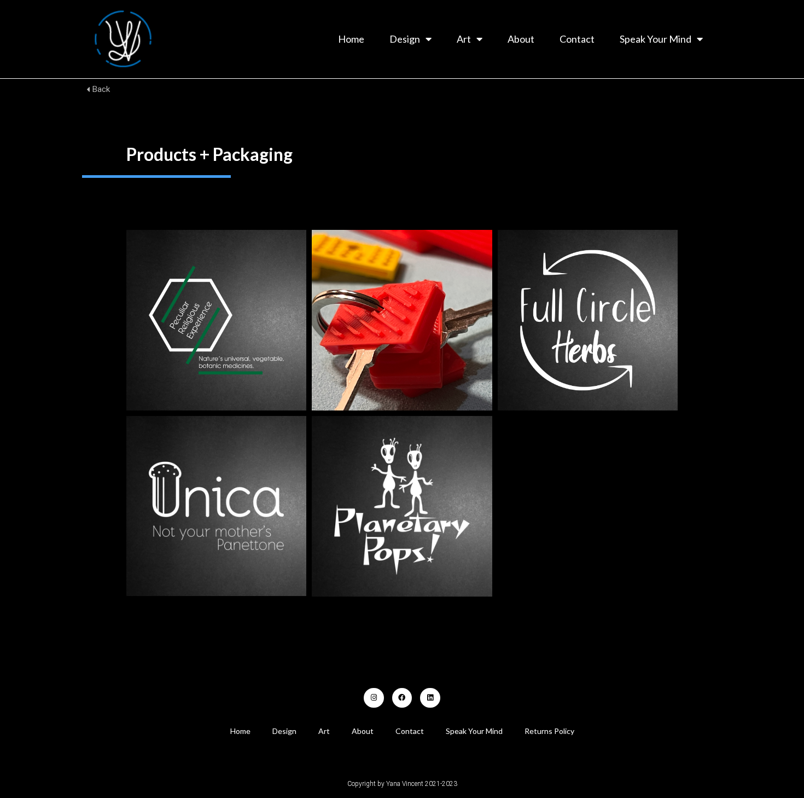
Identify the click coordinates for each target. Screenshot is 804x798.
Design (404, 39)
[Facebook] (402, 698)
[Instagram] (373, 698)
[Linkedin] (430, 698)
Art (464, 39)
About (521, 39)
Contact (577, 39)
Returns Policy (549, 731)
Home (351, 39)
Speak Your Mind (655, 39)
